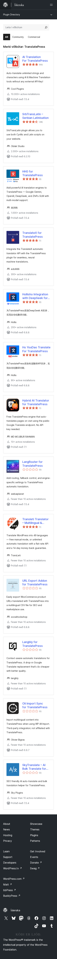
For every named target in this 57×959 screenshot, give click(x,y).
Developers (9, 862)
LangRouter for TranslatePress (32, 463)
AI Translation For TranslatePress (35, 58)
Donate (36, 862)
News (6, 829)
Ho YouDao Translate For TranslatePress (36, 349)
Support (7, 857)
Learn (6, 851)
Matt (7, 884)
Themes (34, 829)
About (6, 823)
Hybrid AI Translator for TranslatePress (35, 402)
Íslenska (15, 910)
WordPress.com (14, 878)
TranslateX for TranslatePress (32, 234)
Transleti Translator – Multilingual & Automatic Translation (35, 521)
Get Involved (37, 851)
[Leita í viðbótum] (46, 27)
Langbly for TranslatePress (32, 643)
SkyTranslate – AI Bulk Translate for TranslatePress (34, 767)
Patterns (35, 840)
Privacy (7, 840)
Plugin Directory (11, 14)
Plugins (34, 835)
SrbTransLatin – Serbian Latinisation (35, 115)
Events (34, 857)
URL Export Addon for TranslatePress (35, 582)
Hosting (7, 835)
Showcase (36, 823)
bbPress (9, 890)
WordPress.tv (12, 868)
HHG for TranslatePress (32, 173)
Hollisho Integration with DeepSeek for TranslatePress (35, 296)
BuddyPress (11, 895)
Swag (35, 868)
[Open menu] (52, 5)
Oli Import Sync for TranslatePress (35, 705)
